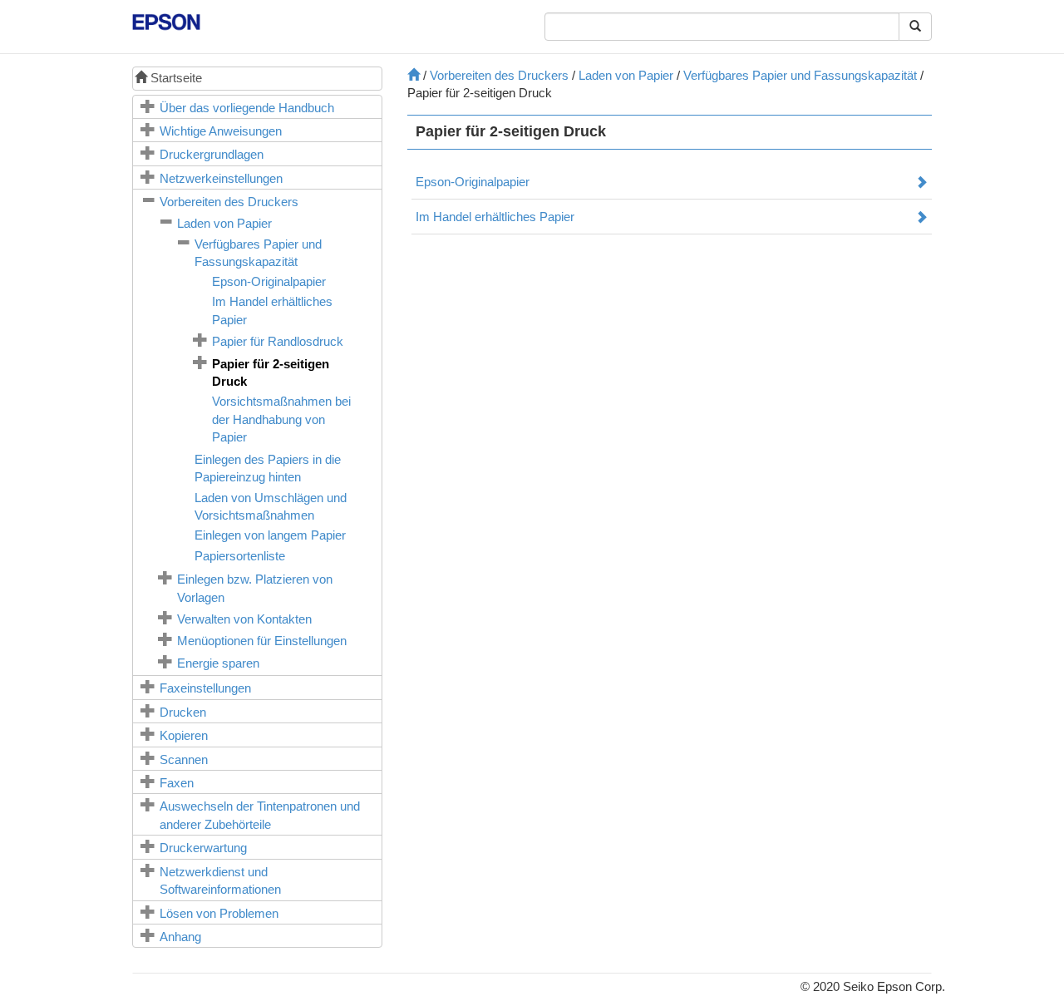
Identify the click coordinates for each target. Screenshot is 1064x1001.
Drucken (183, 712)
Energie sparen (218, 663)
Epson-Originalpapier (269, 281)
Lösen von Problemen (219, 913)
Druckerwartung (203, 848)
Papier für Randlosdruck (277, 341)
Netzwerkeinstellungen (221, 178)
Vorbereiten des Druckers (229, 202)
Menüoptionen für (262, 641)
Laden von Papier (224, 223)
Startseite (174, 78)
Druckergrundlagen (212, 154)
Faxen (177, 783)
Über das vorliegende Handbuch (247, 108)
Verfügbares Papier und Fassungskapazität (800, 75)
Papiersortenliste (240, 556)
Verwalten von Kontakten (244, 619)
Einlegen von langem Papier (270, 535)
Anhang (180, 937)
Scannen (184, 759)
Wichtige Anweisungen (221, 131)
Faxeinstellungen (205, 688)
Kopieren (184, 735)
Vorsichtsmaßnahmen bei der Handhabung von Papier (281, 419)
